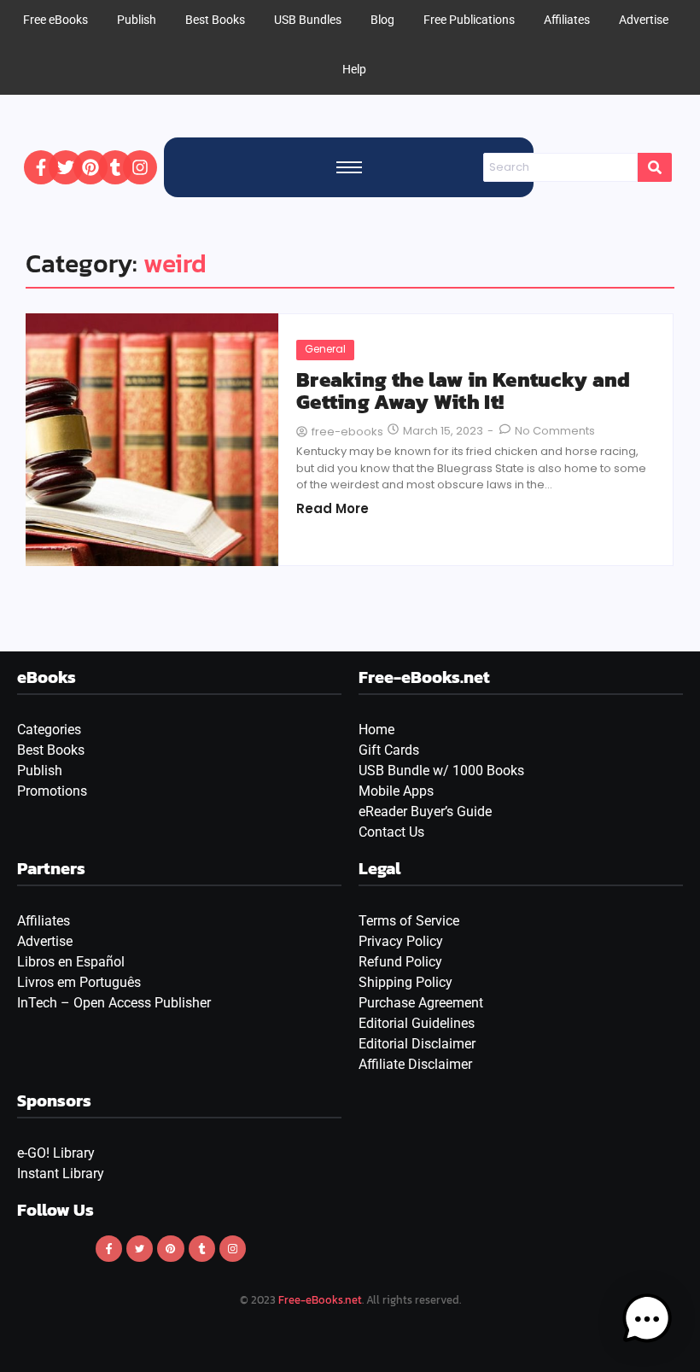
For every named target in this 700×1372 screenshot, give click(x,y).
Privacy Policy (401, 941)
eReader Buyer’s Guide (425, 811)
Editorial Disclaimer (417, 1044)
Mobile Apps (396, 791)
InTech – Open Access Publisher (114, 1003)
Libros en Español (71, 962)
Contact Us (391, 832)
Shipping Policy (405, 982)
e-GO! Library (56, 1153)
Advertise (45, 941)
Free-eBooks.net (320, 1300)
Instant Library (60, 1173)
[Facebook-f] (41, 167)
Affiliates (43, 921)
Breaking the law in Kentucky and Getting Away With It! (463, 391)
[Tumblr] (115, 167)
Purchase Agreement (421, 1003)
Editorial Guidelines (417, 1023)
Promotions (52, 791)
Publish (39, 770)
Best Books (51, 750)
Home (376, 729)
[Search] (655, 167)
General (325, 349)
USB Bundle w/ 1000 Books (441, 770)
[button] (647, 1319)
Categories (49, 729)
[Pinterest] (90, 167)
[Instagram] (140, 167)
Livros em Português (79, 982)
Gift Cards (389, 750)
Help (354, 69)
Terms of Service (409, 921)
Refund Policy (400, 962)
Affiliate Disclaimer (415, 1064)
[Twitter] (66, 167)
